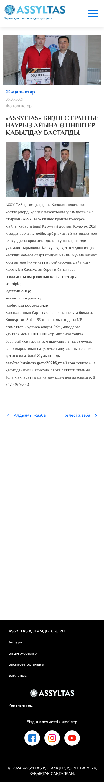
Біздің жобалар (22, 653)
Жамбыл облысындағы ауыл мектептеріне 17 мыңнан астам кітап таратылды (51, 493)
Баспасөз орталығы (26, 664)
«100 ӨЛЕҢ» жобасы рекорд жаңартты (40, 445)
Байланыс (17, 675)
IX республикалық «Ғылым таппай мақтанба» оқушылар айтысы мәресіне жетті (48, 544)
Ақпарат (16, 642)
